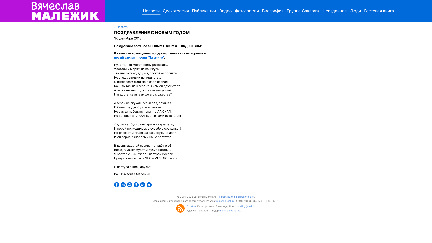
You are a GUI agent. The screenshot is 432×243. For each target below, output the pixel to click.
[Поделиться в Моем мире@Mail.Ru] (130, 186)
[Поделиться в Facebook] (117, 186)
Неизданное (335, 10)
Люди (355, 10)
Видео (225, 10)
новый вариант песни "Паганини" (139, 57)
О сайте (191, 206)
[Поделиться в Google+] (143, 186)
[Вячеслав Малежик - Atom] (181, 211)
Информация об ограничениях (236, 196)
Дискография (176, 10)
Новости (151, 10)
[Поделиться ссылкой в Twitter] (149, 186)
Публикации (204, 10)
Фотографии (247, 10)
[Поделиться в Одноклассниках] (136, 186)
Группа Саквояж (303, 10)
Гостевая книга (379, 10)
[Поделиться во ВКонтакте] (123, 186)
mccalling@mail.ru (245, 206)
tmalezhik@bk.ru (224, 200)
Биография (273, 10)
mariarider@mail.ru (229, 210)
